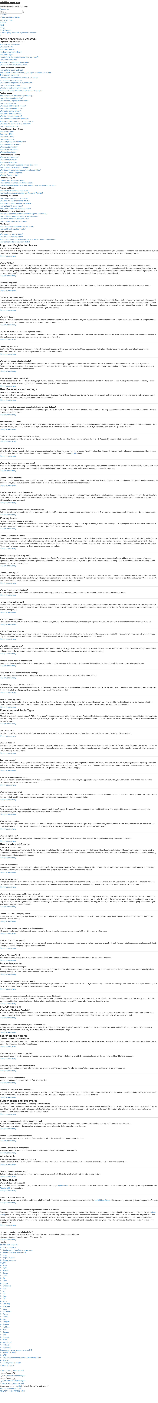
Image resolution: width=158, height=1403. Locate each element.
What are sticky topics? (9, 147)
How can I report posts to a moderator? (14, 118)
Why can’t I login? (7, 54)
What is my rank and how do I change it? (15, 88)
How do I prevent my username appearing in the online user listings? (26, 72)
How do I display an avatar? (10, 85)
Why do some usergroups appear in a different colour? (20, 170)
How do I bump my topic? (9, 126)
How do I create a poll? (9, 103)
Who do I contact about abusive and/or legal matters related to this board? (28, 239)
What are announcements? (10, 144)
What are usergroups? (8, 162)
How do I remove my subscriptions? (13, 221)
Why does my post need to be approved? (15, 124)
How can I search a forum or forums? (14, 198)
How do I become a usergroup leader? (14, 167)
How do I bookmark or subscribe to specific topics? (19, 216)
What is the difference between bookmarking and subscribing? (23, 213)
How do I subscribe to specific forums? (14, 218)
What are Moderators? (8, 159)
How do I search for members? (11, 206)
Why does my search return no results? (15, 200)
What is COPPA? (6, 47)
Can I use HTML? (6, 134)
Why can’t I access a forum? (10, 111)
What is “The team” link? (9, 175)
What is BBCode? (7, 131)
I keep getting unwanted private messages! (16, 183)
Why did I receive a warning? (11, 116)
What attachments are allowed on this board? (17, 226)
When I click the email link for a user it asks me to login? (21, 90)
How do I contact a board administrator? (15, 242)
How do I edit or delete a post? (11, 98)
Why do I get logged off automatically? (14, 62)
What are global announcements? (13, 141)
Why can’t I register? (7, 49)
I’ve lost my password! (8, 59)
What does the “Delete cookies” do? (13, 65)
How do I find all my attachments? (13, 229)
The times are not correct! (9, 75)
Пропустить (4, 9)
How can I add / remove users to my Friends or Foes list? (21, 193)
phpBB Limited (63, 1185)
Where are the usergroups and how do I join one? (19, 165)
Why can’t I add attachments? (11, 113)
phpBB (73, 453)
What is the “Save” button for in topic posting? (17, 121)
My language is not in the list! (11, 80)
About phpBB (5, 1188)
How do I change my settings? (11, 70)
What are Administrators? (9, 157)
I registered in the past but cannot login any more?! (19, 57)
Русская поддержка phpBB (10, 1388)
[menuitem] (10, 17)
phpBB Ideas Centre (102, 1200)
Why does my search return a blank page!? (16, 203)
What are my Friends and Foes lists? (14, 190)
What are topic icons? (8, 152)
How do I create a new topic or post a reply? (16, 95)
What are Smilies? (7, 136)
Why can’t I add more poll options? (13, 106)
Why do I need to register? (10, 44)
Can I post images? (7, 139)
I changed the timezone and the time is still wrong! (19, 77)
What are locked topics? (9, 149)
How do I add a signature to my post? (14, 100)
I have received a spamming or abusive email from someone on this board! (28, 185)
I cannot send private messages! (12, 180)
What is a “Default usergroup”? (11, 172)
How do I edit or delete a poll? (11, 108)
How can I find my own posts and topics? (15, 208)
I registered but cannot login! (10, 52)
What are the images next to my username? (16, 82)
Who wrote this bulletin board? (11, 234)
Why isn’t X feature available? (11, 236)
